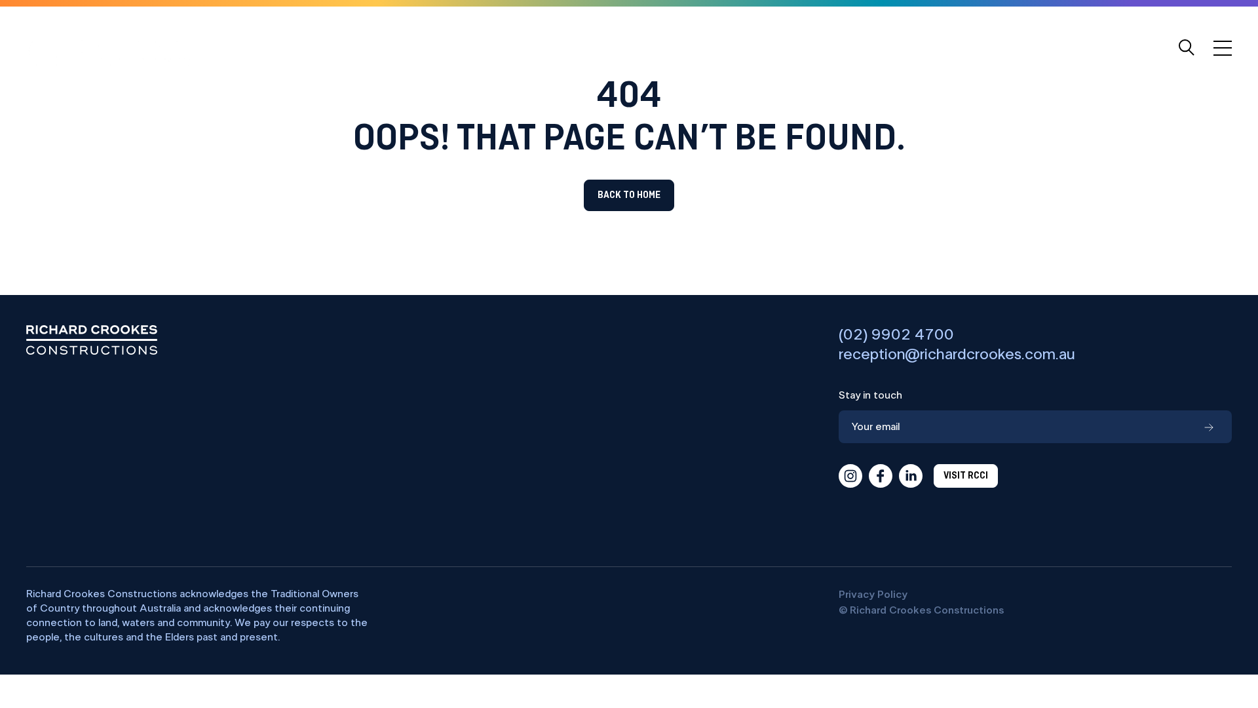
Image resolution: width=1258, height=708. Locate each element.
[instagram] (850, 476)
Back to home (629, 195)
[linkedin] (911, 476)
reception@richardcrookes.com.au (957, 355)
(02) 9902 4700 (896, 335)
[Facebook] (880, 476)
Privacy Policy (873, 594)
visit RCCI (965, 475)
